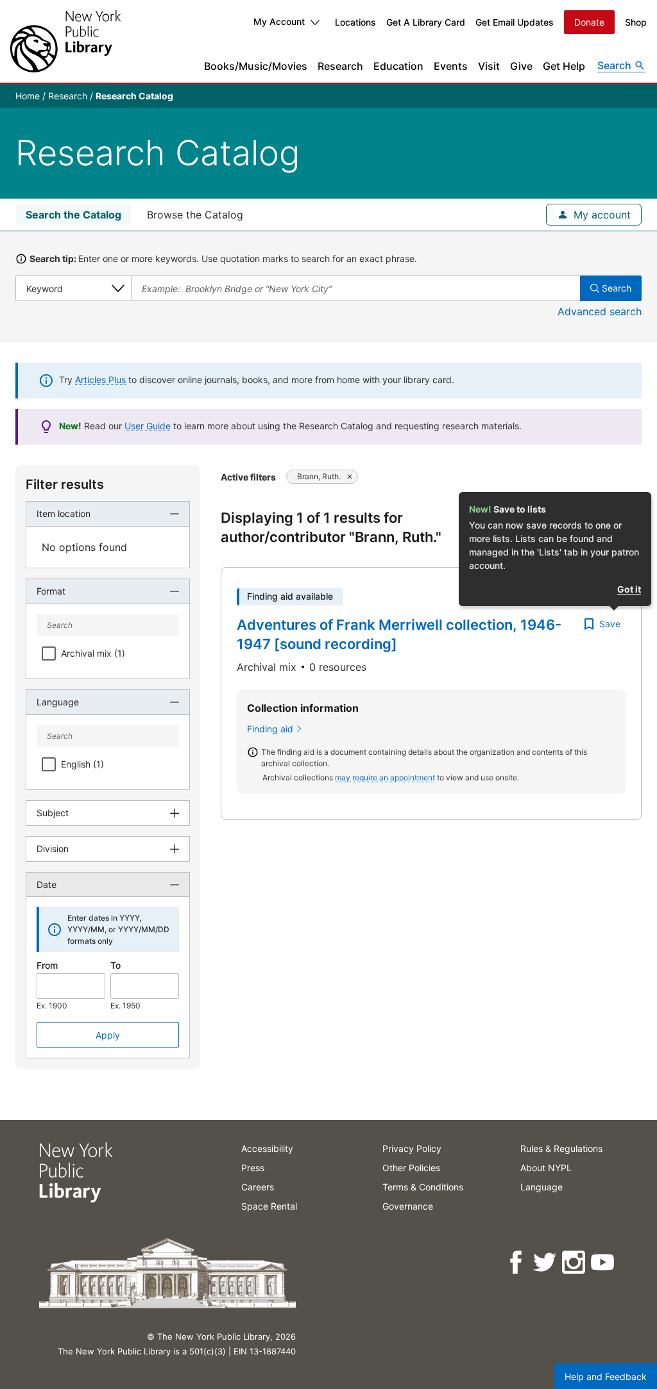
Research (340, 66)
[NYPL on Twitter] (545, 1262)
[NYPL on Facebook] (516, 1262)
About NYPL (546, 1167)
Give (521, 66)
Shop (636, 22)
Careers (257, 1186)
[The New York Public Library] (65, 41)
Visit (489, 66)
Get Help (564, 66)
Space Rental (269, 1206)
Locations (355, 22)
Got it (629, 589)
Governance (407, 1206)
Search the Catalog (73, 214)
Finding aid (270, 728)
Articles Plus (100, 379)
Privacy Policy (411, 1148)
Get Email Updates (514, 22)
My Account (279, 21)
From (47, 965)
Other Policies (411, 1167)
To (115, 965)
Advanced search (600, 311)
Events (451, 66)
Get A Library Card (425, 22)
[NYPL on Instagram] (574, 1262)
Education (398, 66)
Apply (108, 1035)
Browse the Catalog (195, 214)
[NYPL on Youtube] (603, 1262)
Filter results (65, 484)
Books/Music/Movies (255, 66)
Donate (589, 22)
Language (541, 1186)
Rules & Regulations (561, 1148)
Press (252, 1167)
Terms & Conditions (422, 1186)
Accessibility (267, 1148)
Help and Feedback (606, 1376)
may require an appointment (385, 777)
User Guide (147, 425)
